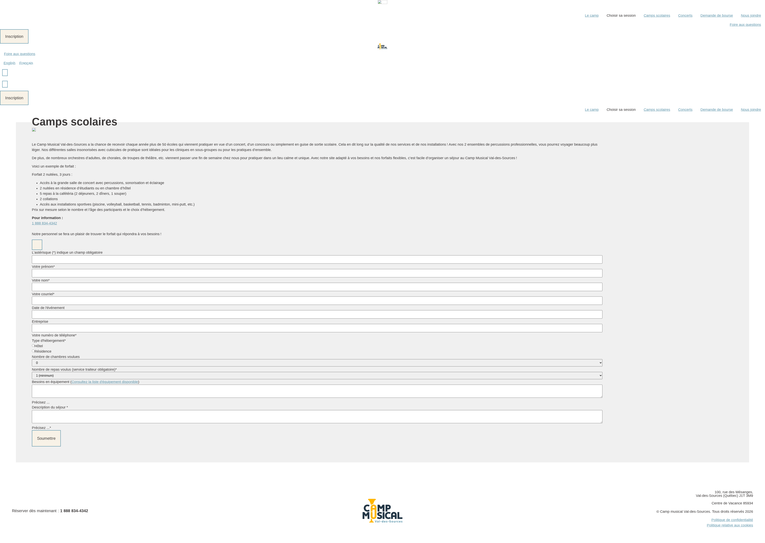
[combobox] (317, 300)
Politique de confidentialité (732, 520)
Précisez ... (41, 402)
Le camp (592, 16)
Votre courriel (43, 294)
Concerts (685, 16)
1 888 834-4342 (44, 223)
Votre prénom (43, 266)
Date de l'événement (48, 308)
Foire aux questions (745, 25)
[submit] (37, 245)
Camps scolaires (657, 16)
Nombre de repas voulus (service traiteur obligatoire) (74, 369)
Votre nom (41, 280)
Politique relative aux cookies (730, 525)
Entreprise (40, 321)
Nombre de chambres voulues (56, 357)
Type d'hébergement (49, 340)
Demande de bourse (716, 16)
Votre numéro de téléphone (54, 335)
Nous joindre (751, 16)
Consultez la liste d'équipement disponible (105, 382)
